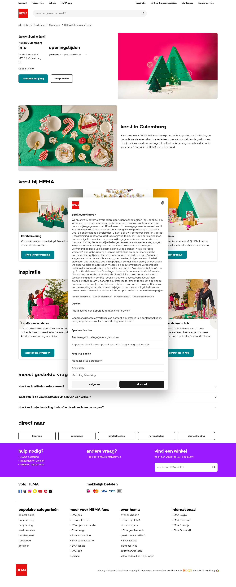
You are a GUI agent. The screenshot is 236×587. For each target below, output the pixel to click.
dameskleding (196, 435)
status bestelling (29, 456)
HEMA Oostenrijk (182, 530)
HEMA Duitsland (181, 520)
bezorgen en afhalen (32, 460)
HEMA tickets (77, 545)
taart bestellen (26, 530)
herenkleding (156, 435)
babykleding (25, 525)
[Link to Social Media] (20, 491)
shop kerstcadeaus (171, 254)
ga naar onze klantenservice (104, 456)
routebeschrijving (33, 78)
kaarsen (37, 435)
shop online (62, 78)
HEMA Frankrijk (180, 525)
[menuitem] (22, 3)
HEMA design (77, 530)
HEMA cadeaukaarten (82, 540)
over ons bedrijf (130, 514)
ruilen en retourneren (32, 464)
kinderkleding (117, 435)
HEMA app (76, 550)
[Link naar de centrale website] (23, 13)
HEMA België (179, 514)
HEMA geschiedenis (132, 530)
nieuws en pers (129, 525)
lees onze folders (79, 520)
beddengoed (26, 535)
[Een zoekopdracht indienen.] (143, 13)
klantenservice (129, 545)
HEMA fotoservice (80, 535)
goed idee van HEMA (133, 535)
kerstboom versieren (37, 352)
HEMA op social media (83, 525)
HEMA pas (76, 514)
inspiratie (75, 555)
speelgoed (77, 435)
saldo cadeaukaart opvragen (137, 555)
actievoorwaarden (131, 550)
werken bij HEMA (130, 520)
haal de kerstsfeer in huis (174, 352)
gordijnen (23, 545)
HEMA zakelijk (129, 540)
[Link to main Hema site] (22, 570)
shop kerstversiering (37, 254)
